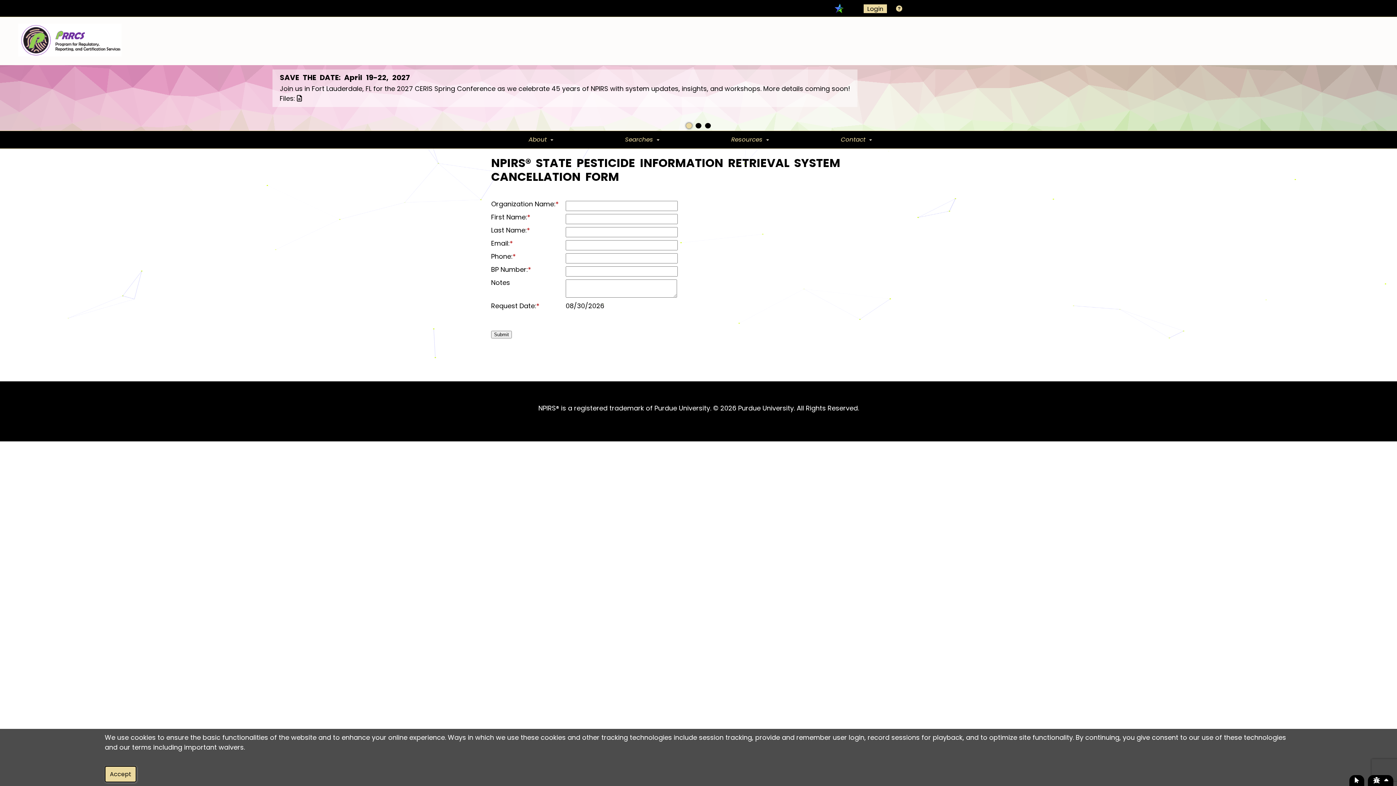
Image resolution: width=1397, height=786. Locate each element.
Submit (501, 334)
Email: (502, 243)
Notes (500, 282)
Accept (120, 774)
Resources (747, 139)
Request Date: (515, 306)
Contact (853, 139)
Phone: (503, 256)
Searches (639, 139)
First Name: (510, 217)
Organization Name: (525, 204)
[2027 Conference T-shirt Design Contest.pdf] (297, 98)
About (538, 139)
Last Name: (510, 230)
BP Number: (511, 269)
